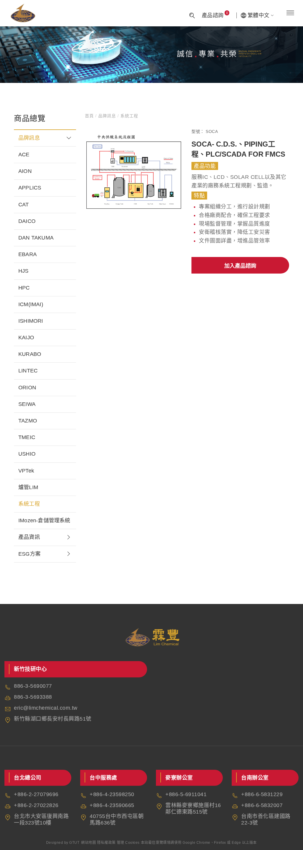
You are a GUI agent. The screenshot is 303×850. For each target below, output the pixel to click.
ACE (24, 155)
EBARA (27, 254)
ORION (27, 388)
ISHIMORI (30, 321)
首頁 (90, 115)
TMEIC (26, 437)
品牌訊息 (29, 138)
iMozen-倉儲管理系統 (44, 520)
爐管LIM (28, 487)
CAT (23, 205)
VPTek (26, 471)
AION (25, 171)
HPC (24, 288)
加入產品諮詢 (240, 266)
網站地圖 (88, 843)
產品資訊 (29, 537)
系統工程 (29, 504)
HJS (23, 271)
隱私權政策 (106, 843)
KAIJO (26, 337)
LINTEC (28, 371)
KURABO (29, 354)
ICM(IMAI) (30, 304)
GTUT (74, 843)
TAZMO (27, 421)
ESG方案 (29, 554)
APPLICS (29, 188)
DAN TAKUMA (36, 238)
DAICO (27, 221)
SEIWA (27, 404)
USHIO (27, 454)
